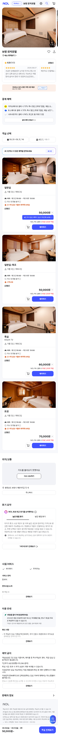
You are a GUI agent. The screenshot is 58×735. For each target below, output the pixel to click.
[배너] (29, 88)
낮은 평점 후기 (40, 517)
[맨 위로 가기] (53, 721)
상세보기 (7, 208)
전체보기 (51, 63)
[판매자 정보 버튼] (54, 695)
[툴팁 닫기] (52, 217)
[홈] (6, 3)
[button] (30, 3)
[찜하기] (49, 51)
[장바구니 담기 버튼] (28, 227)
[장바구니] (54, 3)
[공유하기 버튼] (54, 51)
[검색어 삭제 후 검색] (41, 3)
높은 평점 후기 (18, 517)
